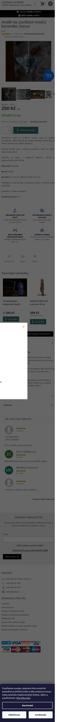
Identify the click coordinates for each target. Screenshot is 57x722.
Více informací (23, 698)
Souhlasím (40, 714)
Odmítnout (14, 714)
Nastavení (27, 705)
